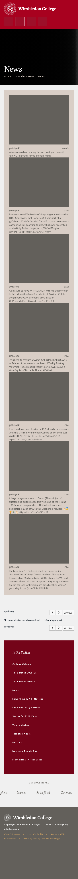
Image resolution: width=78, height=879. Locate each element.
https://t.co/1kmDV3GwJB (33, 512)
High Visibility (35, 834)
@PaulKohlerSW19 (56, 359)
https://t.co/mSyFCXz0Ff (40, 301)
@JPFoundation (17, 301)
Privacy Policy (31, 838)
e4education (11, 828)
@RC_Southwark (18, 217)
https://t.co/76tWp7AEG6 (48, 366)
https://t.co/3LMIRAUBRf (34, 588)
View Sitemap (12, 834)
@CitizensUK (16, 221)
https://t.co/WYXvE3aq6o (44, 228)
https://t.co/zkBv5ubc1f (31, 439)
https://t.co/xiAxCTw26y (37, 231)
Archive (68, 612)
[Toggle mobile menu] (42, 21)
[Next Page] (59, 612)
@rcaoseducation (58, 214)
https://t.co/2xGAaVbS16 (46, 436)
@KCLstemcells (49, 578)
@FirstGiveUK (20, 297)
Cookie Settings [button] (50, 838)
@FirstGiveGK (37, 290)
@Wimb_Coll (16, 231)
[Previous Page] (52, 612)
